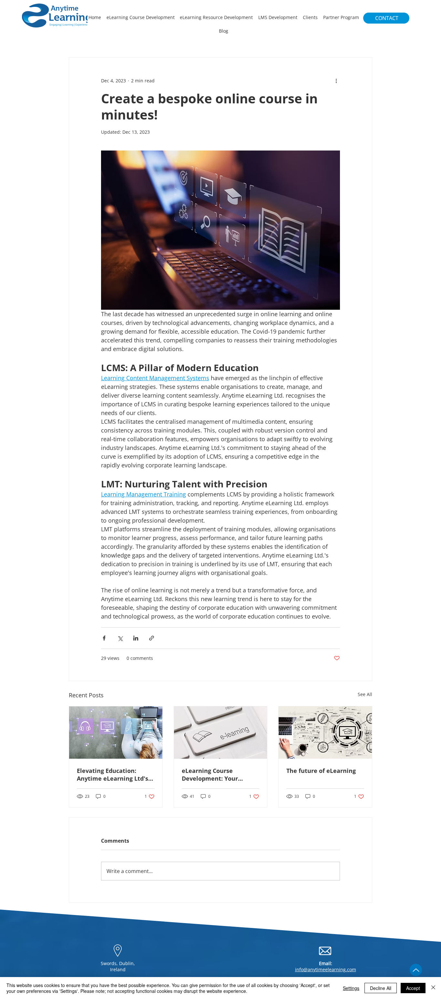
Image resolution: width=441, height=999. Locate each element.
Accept (413, 988)
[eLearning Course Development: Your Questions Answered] (220, 732)
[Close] (433, 988)
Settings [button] (351, 988)
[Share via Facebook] (104, 638)
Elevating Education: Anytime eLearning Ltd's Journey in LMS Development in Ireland (112, 774)
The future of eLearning (321, 771)
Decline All (380, 988)
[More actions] (336, 81)
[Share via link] (152, 638)
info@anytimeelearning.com (325, 969)
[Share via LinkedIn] (136, 638)
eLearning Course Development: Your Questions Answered (212, 774)
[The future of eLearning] (325, 732)
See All (365, 694)
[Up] (416, 970)
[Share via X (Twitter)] (120, 638)
